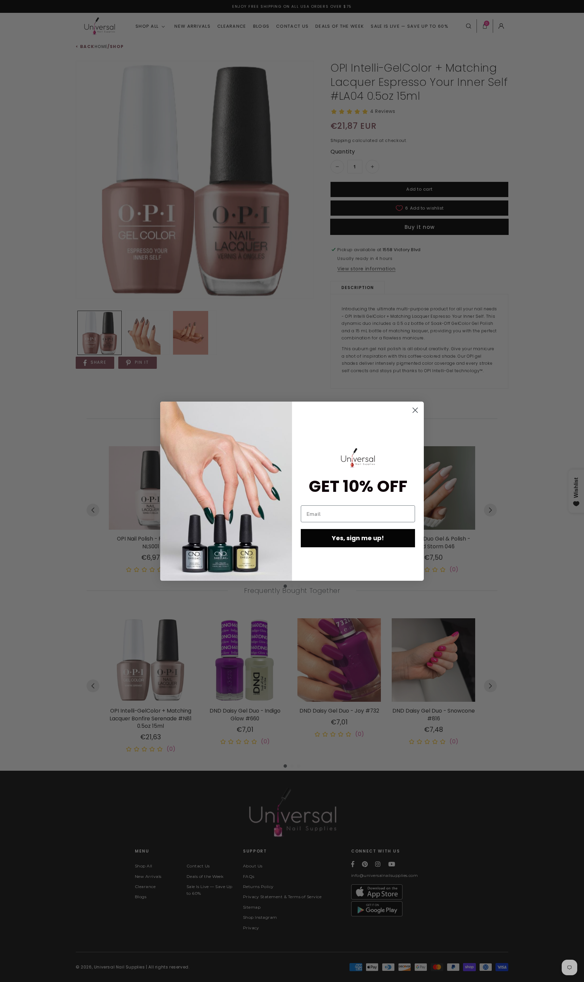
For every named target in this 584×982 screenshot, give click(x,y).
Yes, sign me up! (358, 538)
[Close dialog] (415, 410)
